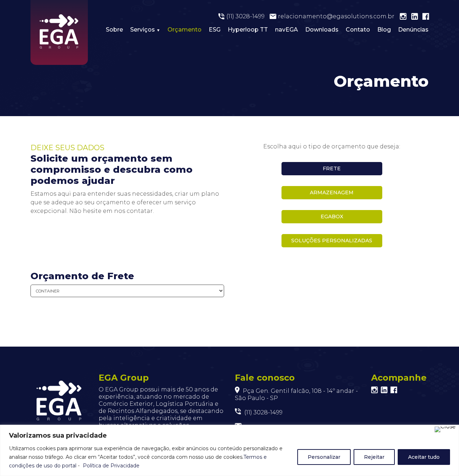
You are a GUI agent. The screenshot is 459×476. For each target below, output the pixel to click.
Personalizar (324, 457)
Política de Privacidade (111, 465)
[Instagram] (405, 17)
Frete (332, 168)
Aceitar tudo (424, 457)
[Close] (445, 429)
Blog (384, 29)
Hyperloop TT (248, 29)
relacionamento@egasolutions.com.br (336, 16)
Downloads (322, 29)
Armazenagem (332, 192)
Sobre (114, 29)
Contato (358, 29)
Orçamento (184, 29)
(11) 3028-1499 (245, 16)
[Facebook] (428, 17)
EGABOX (332, 216)
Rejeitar (374, 457)
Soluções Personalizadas (331, 240)
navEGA (286, 29)
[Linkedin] (417, 17)
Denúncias (413, 29)
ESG (215, 29)
